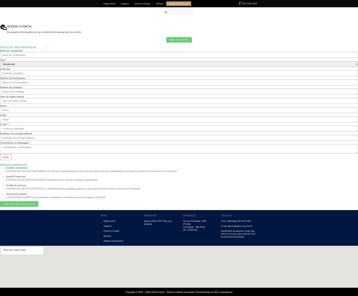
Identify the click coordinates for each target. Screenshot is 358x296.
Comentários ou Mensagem (14, 143)
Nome (3, 106)
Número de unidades (11, 87)
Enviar (5, 157)
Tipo (3, 60)
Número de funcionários (12, 78)
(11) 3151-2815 (249, 3)
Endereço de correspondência (16, 133)
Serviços (159, 4)
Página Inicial (109, 4)
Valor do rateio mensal (12, 96)
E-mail (4, 124)
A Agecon (125, 4)
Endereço (5, 69)
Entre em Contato (142, 4)
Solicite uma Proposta (178, 4)
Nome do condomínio (11, 51)
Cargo (3, 115)
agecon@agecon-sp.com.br (240, 226)
